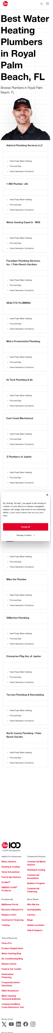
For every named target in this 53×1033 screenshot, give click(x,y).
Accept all (25, 527)
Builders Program (36, 883)
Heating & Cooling (11, 866)
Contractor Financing (12, 920)
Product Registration (12, 948)
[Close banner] (47, 495)
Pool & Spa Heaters (11, 877)
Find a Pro (7, 943)
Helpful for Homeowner (11, 856)
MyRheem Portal (10, 904)
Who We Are (33, 904)
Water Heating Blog (11, 953)
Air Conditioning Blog (12, 958)
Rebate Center (9, 964)
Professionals (7, 899)
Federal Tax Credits (11, 969)
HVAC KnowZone (10, 990)
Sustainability (34, 909)
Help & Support (34, 930)
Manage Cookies (24, 535)
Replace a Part (9, 914)
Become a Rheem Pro (12, 909)
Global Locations (35, 925)
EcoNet (6, 882)
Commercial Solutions (36, 856)
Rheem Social (7, 1019)
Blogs (30, 920)
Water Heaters (9, 861)
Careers (31, 914)
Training (6, 925)
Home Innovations (11, 872)
